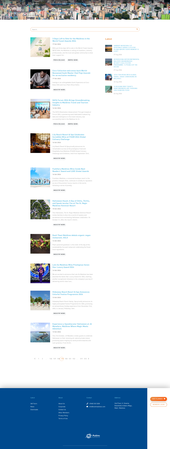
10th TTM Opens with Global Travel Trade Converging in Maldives (125, 76)
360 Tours (33, 403)
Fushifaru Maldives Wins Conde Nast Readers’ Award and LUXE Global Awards (70, 169)
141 (70, 359)
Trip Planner (157, 399)
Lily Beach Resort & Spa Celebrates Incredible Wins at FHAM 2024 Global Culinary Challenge (69, 137)
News (32, 406)
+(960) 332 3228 (94, 403)
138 (58, 359)
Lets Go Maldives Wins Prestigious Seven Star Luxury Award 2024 (70, 265)
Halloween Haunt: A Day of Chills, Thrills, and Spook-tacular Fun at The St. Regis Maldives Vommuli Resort (71, 203)
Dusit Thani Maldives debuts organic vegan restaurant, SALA (71, 236)
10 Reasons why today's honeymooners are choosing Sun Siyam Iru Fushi (125, 88)
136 (50, 359)
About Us (61, 403)
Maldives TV (112, 4)
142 (74, 359)
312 (85, 359)
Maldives (79, 4)
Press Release (59, 60)
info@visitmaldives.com (97, 406)
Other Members (63, 412)
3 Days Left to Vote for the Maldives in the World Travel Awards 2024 (71, 39)
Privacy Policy (63, 415)
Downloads (34, 409)
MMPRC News (73, 60)
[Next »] (89, 359)
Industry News (59, 89)
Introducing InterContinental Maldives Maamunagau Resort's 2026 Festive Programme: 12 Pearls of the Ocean (126, 63)
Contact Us (62, 409)
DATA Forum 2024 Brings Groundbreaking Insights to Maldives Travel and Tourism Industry (71, 102)
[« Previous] (35, 359)
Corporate (87, 4)
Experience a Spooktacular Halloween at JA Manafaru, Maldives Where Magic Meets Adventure (72, 326)
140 (66, 359)
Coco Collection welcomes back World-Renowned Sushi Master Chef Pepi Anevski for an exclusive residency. (71, 73)
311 (81, 359)
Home (64, 4)
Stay (70, 4)
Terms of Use (63, 418)
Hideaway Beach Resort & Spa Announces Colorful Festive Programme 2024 (71, 293)
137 (54, 359)
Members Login (99, 4)
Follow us (123, 4)
